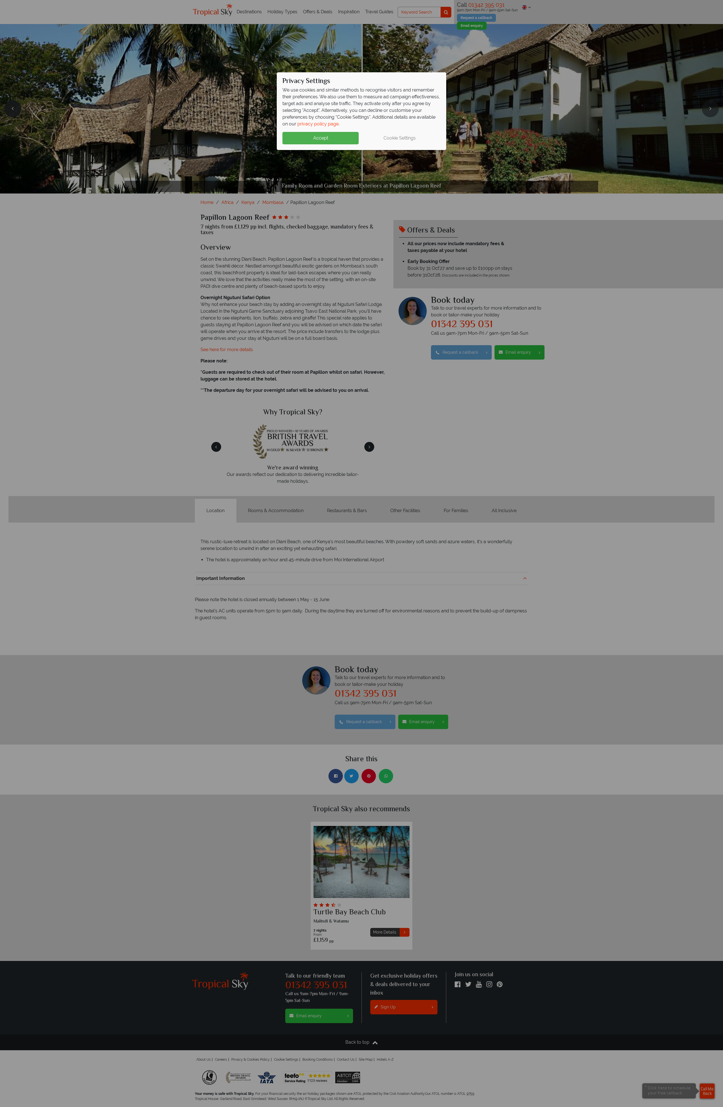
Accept (320, 138)
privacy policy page (318, 124)
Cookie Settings (400, 138)
